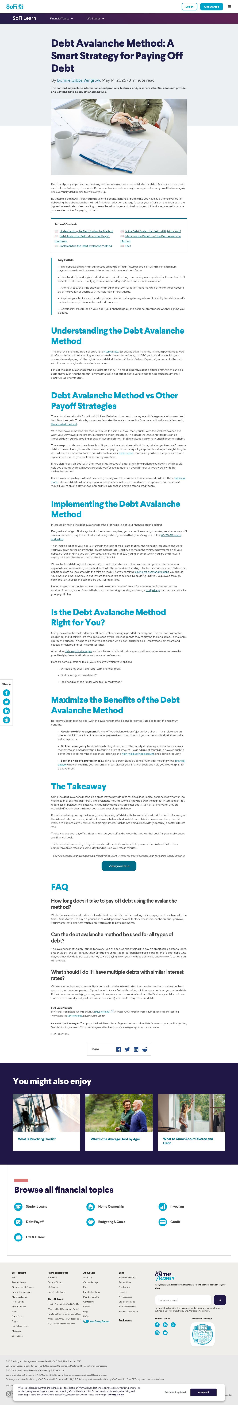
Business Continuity (128, 1311)
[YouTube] (165, 1332)
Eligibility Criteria (127, 1301)
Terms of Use (125, 1282)
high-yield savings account (138, 753)
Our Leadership (90, 1282)
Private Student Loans (22, 1292)
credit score (126, 453)
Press (86, 1287)
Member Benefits (91, 1297)
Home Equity (18, 1301)
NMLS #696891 (102, 1011)
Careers (86, 1306)
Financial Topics (55, 1282)
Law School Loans (20, 1326)
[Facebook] (118, 1049)
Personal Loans (19, 1282)
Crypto (15, 1321)
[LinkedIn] (136, 1049)
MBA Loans (17, 1331)
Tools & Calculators (56, 1292)
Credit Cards (18, 1316)
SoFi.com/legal (74, 1015)
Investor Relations (91, 1292)
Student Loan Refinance (23, 1287)
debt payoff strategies (78, 651)
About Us (87, 1277)
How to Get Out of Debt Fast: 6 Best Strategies (65, 1314)
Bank (14, 1277)
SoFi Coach (17, 1335)
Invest (14, 1311)
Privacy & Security (127, 1277)
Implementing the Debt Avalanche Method (86, 246)
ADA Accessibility (127, 1306)
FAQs (86, 1316)
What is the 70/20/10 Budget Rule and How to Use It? (65, 1318)
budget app (153, 590)
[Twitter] (127, 1049)
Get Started (211, 6)
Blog (85, 1311)
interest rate (110, 351)
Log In (190, 6)
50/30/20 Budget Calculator (61, 1323)
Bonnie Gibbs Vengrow (78, 80)
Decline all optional (175, 1392)
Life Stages (53, 1287)
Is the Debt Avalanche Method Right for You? (153, 231)
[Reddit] (144, 1049)
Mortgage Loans (19, 1297)
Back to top (125, 1320)
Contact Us (88, 1301)
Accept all (203, 1392)
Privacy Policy (177, 1310)
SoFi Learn (52, 1277)
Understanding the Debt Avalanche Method (86, 231)
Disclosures (124, 1287)
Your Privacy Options (99, 1321)
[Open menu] (229, 6)
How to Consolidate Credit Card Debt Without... (65, 1304)
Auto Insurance (19, 1306)
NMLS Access (125, 1297)
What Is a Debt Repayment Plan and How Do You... (65, 1309)
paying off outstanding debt (152, 572)
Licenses (123, 1292)
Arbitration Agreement (199, 1310)
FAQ (128, 246)
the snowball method (64, 424)
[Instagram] (157, 1332)
